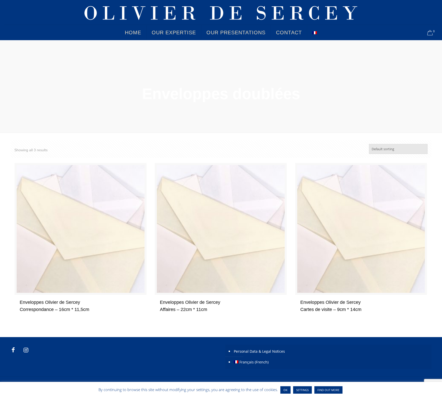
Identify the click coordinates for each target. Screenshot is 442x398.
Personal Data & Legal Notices (259, 351)
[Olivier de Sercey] (220, 12)
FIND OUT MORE (328, 390)
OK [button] (285, 390)
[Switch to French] (314, 32)
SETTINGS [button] (302, 390)
